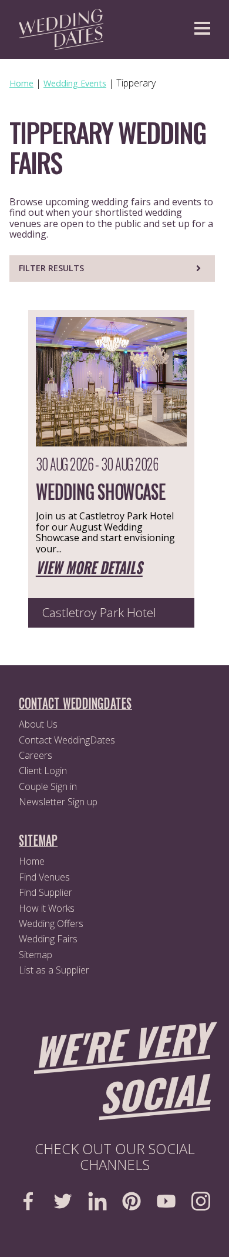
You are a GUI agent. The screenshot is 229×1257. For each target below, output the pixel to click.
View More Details (89, 568)
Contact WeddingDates (67, 739)
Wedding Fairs (48, 938)
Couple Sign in (48, 786)
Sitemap (35, 954)
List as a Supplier (54, 969)
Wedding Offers (51, 923)
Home (32, 861)
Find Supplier (45, 892)
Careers (35, 755)
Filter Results (51, 268)
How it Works (47, 908)
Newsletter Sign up (58, 801)
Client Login (43, 770)
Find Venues (44, 877)
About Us (38, 724)
